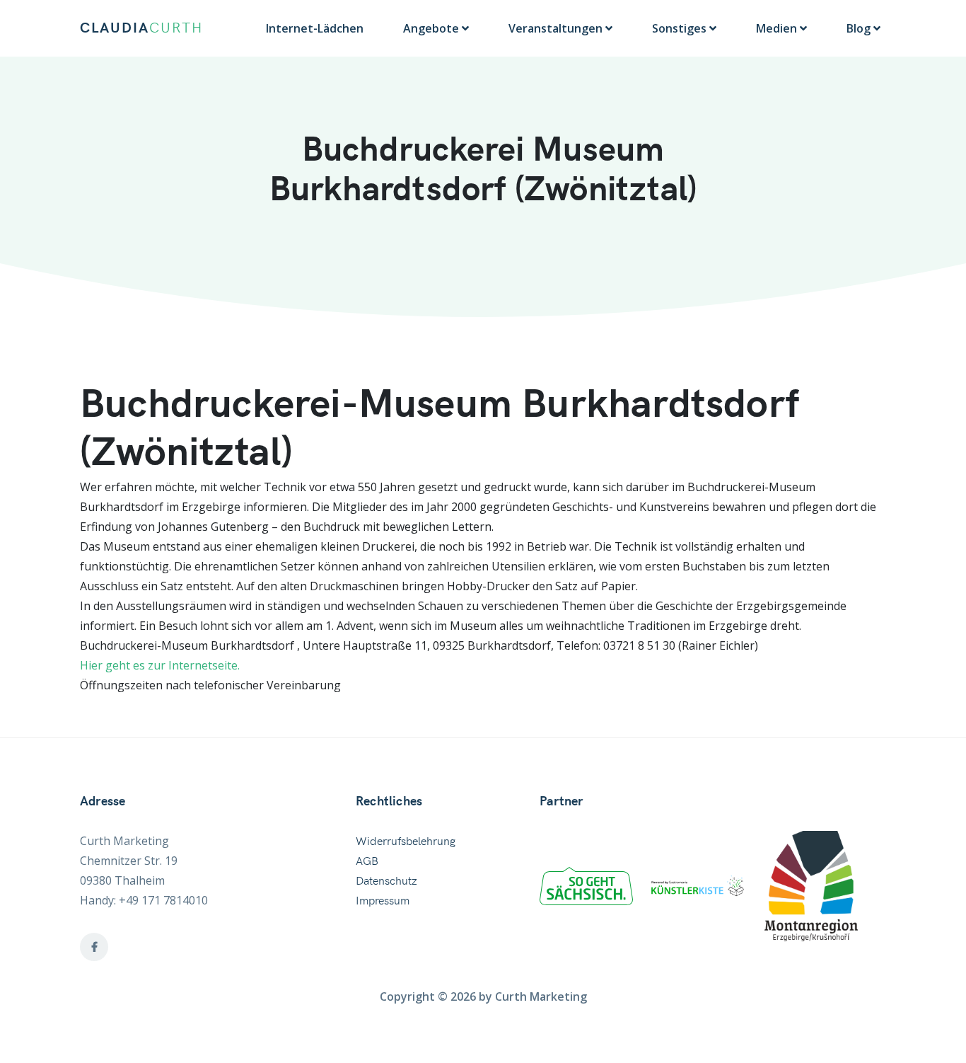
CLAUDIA (141, 28)
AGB (367, 861)
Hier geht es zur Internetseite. (160, 665)
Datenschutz (386, 881)
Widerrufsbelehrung (405, 841)
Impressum (382, 901)
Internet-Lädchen (314, 28)
